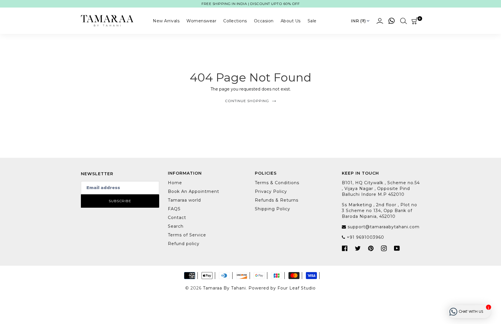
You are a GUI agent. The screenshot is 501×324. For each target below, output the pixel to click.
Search (176, 226)
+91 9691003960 (364, 237)
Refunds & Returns (276, 200)
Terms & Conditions (277, 182)
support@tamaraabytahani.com (383, 226)
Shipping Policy (272, 208)
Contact (177, 217)
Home (175, 182)
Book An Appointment (193, 191)
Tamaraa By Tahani (224, 288)
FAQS (174, 208)
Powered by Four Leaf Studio (282, 288)
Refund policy (183, 243)
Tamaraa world (184, 200)
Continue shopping (247, 101)
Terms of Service (187, 235)
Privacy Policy (271, 191)
